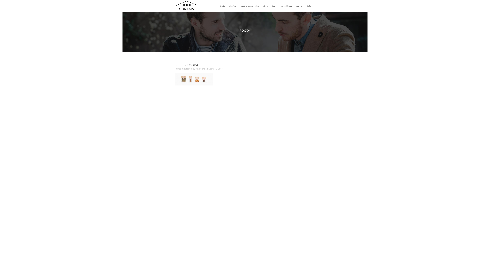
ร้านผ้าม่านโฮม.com (204, 69)
